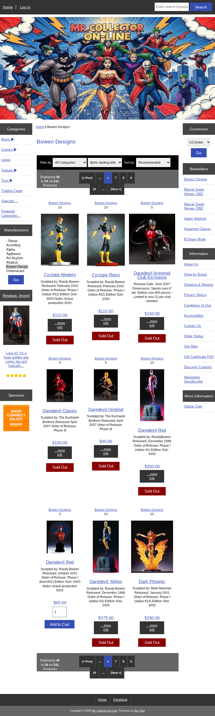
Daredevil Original (105, 409)
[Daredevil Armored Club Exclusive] (152, 263)
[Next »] (116, 189)
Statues (7, 170)
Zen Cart (139, 710)
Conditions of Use (197, 305)
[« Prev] (87, 177)
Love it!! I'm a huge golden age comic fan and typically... (16, 359)
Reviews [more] (16, 295)
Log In (25, 7)
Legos (5, 160)
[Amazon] (16, 418)
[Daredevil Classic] (60, 401)
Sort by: (129, 162)
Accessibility (193, 316)
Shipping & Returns (198, 285)
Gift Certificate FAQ (199, 357)
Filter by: (46, 162)
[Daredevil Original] (106, 399)
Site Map (191, 346)
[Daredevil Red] (152, 420)
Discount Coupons (198, 367)
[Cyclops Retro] (106, 265)
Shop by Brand (195, 274)
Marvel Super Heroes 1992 (194, 206)
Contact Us (192, 326)
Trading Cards (12, 191)
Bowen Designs (60, 203)
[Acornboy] (17, 245)
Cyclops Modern (60, 274)
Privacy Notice (195, 295)
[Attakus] (17, 262)
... (100, 177)
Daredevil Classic (59, 410)
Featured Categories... (11, 213)
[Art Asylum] (17, 258)
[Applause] (17, 254)
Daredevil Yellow (106, 581)
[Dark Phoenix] (152, 571)
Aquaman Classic (197, 229)
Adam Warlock (195, 219)
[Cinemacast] (17, 271)
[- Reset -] (17, 241)
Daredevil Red (152, 430)
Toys (5, 181)
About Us (191, 264)
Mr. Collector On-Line (104, 710)
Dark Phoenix (152, 581)
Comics (7, 150)
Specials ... (10, 201)
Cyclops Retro (106, 274)
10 (94, 189)
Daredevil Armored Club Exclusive (152, 275)
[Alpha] (17, 250)
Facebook (120, 700)
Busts (6, 139)
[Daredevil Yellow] (106, 571)
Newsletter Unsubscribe (193, 379)
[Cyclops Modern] (60, 264)
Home (8, 7)
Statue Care (193, 406)
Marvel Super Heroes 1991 (194, 192)
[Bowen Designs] (17, 267)
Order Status (193, 336)
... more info (60, 325)
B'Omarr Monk (195, 239)
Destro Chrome (195, 179)
